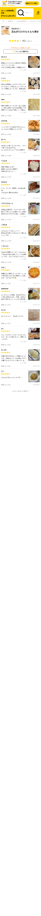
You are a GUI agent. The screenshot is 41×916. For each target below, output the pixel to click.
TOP (3, 21)
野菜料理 (10, 21)
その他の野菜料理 (21, 21)
